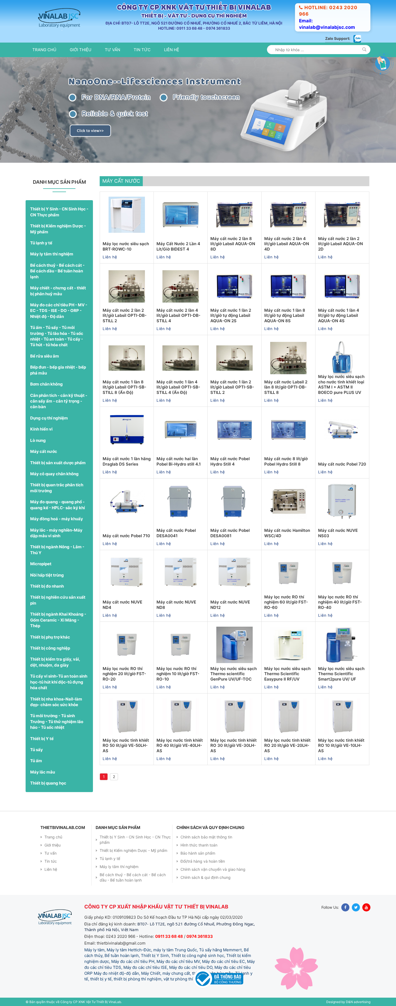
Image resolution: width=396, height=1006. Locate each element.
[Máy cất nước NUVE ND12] (234, 573)
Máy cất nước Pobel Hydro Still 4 (230, 461)
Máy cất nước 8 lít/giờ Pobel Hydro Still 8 (286, 461)
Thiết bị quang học (48, 783)
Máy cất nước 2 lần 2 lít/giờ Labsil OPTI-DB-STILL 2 (125, 315)
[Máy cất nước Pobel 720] (342, 430)
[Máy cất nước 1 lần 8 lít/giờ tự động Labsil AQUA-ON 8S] (288, 286)
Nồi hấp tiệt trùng (47, 575)
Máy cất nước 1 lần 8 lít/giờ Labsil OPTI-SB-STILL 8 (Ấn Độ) (124, 387)
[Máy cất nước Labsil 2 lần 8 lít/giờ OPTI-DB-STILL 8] (288, 358)
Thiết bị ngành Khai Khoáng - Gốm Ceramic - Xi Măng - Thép (58, 620)
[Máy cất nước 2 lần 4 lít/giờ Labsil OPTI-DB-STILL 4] (180, 286)
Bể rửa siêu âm (44, 356)
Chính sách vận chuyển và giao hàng (212, 869)
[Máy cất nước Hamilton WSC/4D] (288, 501)
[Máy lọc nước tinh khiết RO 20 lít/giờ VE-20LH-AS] (288, 716)
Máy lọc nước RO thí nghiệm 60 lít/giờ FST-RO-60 (286, 602)
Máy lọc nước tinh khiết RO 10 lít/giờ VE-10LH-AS (341, 745)
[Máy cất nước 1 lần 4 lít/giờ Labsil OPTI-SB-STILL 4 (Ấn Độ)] (180, 358)
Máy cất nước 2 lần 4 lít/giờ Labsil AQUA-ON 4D (286, 244)
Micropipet (40, 563)
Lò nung (38, 440)
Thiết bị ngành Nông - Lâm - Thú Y (57, 549)
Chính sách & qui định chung (205, 877)
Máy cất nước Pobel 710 (126, 535)
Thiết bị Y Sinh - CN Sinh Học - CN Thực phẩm (59, 211)
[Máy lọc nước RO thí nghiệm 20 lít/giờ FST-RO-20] (127, 645)
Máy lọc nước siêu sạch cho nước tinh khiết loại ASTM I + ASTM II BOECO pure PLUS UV (341, 384)
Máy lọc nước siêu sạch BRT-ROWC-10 (126, 246)
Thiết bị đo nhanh (47, 586)
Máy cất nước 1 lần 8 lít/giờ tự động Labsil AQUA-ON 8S (284, 315)
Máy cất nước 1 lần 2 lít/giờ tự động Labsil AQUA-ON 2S (230, 315)
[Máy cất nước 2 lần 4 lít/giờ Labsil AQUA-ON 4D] (288, 215)
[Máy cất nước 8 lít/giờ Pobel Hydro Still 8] (288, 430)
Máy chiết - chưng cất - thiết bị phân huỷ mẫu (58, 290)
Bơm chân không (46, 384)
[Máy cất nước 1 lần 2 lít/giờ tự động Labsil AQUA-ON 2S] (234, 286)
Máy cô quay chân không (54, 473)
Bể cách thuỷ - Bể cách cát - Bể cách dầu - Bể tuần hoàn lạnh (57, 271)
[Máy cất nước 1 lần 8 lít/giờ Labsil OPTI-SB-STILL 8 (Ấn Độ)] (127, 358)
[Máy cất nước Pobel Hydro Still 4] (234, 430)
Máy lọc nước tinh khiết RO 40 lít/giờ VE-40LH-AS (180, 745)
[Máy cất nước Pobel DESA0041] (180, 501)
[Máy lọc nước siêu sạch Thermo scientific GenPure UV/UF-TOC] (234, 645)
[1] (364, 49)
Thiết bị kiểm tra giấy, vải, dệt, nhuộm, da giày (55, 662)
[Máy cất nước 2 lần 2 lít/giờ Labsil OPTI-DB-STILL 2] (127, 286)
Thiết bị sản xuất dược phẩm (58, 462)
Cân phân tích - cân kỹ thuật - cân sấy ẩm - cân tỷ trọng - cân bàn (58, 401)
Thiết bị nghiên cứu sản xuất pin (57, 600)
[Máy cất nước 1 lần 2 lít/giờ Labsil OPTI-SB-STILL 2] (234, 358)
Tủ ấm (36, 760)
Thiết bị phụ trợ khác (50, 637)
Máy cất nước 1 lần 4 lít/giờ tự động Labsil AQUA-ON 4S (338, 315)
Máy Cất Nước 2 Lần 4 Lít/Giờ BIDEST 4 (178, 246)
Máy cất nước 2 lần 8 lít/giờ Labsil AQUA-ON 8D (232, 244)
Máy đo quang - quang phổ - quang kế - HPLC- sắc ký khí (57, 504)
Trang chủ (44, 49)
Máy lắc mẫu (42, 772)
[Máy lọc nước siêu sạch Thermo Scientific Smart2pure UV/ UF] (342, 645)
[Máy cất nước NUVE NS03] (342, 501)
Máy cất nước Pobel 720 (342, 464)
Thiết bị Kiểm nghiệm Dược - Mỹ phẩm (58, 228)
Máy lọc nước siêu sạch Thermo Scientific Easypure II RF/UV (287, 674)
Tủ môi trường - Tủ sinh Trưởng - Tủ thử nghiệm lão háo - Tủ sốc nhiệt (56, 721)
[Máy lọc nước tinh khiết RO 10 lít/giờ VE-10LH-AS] (342, 716)
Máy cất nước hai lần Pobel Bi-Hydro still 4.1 (179, 461)
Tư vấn (112, 49)
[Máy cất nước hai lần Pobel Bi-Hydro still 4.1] (180, 430)
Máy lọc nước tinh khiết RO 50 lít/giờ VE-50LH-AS (126, 745)
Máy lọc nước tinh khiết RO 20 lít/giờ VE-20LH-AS (287, 745)
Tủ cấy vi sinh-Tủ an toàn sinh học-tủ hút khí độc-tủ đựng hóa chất (58, 682)
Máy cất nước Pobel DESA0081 (230, 533)
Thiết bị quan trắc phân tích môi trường (56, 487)
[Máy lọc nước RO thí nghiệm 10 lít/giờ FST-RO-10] (180, 645)
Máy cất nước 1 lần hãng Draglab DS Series (127, 461)
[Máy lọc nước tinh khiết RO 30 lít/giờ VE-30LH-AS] (234, 716)
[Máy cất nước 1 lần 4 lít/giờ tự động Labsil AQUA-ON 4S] (342, 286)
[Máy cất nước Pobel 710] (127, 501)
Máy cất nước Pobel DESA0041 (176, 533)
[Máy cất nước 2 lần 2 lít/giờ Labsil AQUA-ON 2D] (342, 215)
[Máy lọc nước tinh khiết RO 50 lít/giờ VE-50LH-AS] (127, 716)
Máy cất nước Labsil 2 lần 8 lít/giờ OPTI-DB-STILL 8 (285, 387)
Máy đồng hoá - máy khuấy (56, 518)
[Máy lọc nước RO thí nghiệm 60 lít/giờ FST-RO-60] (288, 573)
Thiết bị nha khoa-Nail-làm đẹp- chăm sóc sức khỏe (56, 701)
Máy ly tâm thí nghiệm (51, 253)
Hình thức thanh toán (198, 845)
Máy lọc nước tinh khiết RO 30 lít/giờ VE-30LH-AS (233, 745)
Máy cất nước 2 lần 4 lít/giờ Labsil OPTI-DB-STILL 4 (178, 315)
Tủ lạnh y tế (41, 242)
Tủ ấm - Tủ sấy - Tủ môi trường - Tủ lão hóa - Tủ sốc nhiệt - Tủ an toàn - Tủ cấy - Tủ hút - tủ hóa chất (56, 336)
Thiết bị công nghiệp (50, 648)
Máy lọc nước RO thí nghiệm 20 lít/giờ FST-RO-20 (124, 674)
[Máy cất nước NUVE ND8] (180, 573)
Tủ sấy (36, 749)
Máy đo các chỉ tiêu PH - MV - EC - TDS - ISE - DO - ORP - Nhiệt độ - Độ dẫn (58, 310)
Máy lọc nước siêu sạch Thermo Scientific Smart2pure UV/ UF (341, 674)
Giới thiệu (80, 49)
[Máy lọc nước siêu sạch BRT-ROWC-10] (127, 215)
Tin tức (142, 49)
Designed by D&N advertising (348, 1002)
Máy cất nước (43, 451)
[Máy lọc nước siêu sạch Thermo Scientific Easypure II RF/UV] (288, 645)
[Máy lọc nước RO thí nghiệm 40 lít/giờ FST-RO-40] (342, 573)
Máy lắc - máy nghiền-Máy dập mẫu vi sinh (56, 533)
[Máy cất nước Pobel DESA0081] (234, 501)
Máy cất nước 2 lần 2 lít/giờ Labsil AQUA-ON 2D (340, 244)
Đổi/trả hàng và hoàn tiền (202, 861)
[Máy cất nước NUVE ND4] (127, 573)
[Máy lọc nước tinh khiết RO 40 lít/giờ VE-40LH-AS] (180, 716)
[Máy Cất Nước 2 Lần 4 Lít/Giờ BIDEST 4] (180, 215)
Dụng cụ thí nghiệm (49, 418)
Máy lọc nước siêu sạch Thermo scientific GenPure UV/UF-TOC (233, 674)
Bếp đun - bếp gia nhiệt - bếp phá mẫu (58, 370)
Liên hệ (171, 49)
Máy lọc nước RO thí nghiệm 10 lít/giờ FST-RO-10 (178, 674)
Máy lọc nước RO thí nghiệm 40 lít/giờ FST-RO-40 (340, 602)
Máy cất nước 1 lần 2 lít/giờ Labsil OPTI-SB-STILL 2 (232, 387)
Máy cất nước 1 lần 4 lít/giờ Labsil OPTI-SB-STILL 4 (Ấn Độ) (178, 387)
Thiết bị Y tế (42, 738)
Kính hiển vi (41, 429)
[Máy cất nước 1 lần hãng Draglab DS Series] (127, 430)
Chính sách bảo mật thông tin (206, 837)
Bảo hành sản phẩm (197, 853)
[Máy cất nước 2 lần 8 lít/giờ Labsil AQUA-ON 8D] (234, 215)
